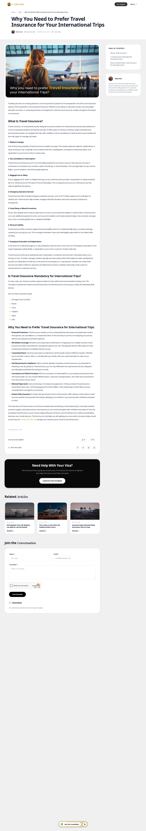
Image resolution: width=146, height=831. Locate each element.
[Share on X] (83, 447)
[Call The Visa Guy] (84, 824)
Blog (19, 12)
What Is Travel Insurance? (118, 53)
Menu (132, 4)
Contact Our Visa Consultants (52, 481)
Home (13, 12)
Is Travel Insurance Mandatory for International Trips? (121, 58)
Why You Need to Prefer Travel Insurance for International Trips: (123, 64)
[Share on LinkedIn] (89, 447)
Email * (56, 554)
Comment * (13, 565)
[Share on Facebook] (77, 447)
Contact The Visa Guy (28, 419)
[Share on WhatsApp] (94, 447)
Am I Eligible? (121, 4)
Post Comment (17, 594)
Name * (12, 554)
